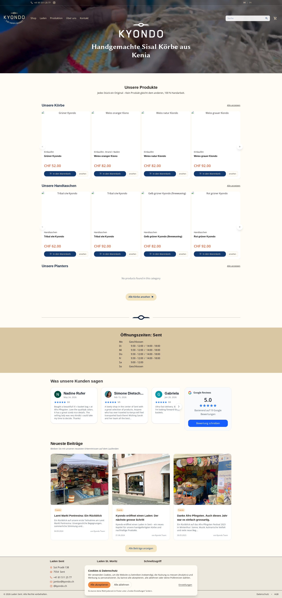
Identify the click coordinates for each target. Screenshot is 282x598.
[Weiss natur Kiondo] (166, 130)
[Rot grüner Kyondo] (216, 210)
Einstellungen (185, 584)
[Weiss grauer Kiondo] (216, 130)
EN (250, 2)
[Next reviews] (178, 406)
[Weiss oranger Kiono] (116, 130)
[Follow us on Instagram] (54, 2)
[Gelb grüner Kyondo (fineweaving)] (166, 210)
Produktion (56, 18)
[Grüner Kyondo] (66, 130)
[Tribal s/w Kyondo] (66, 210)
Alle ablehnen (121, 584)
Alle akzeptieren (99, 584)
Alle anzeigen (233, 105)
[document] (141, 93)
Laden (43, 18)
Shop (33, 18)
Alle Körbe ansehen (139, 296)
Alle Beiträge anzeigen (141, 548)
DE (244, 2)
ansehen (82, 173)
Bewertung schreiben (208, 423)
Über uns (71, 18)
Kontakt (84, 18)
